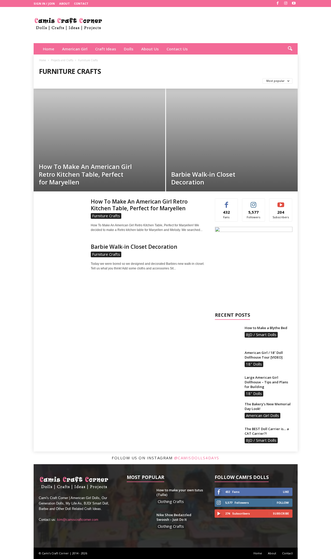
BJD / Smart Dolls (261, 334)
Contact (81, 3)
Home (48, 48)
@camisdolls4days (196, 457)
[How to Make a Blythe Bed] (228, 335)
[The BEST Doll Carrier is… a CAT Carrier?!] (228, 436)
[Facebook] (278, 3)
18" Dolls (254, 364)
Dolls (128, 48)
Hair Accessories (152, 81)
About (64, 3)
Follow (253, 202)
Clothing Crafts (54, 81)
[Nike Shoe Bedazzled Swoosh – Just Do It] (140, 522)
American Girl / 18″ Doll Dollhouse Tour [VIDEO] (264, 355)
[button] (290, 49)
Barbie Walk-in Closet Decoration (203, 178)
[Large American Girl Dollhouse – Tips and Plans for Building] (228, 384)
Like (226, 202)
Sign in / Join (44, 3)
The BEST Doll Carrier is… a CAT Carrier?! (267, 431)
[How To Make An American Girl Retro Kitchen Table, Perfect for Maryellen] (99, 146)
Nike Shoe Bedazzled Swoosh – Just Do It (173, 517)
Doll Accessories (86, 81)
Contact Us (177, 48)
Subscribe (281, 202)
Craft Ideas (105, 48)
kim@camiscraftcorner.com (77, 520)
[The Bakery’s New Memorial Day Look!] (228, 411)
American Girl (74, 48)
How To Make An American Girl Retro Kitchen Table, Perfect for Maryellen (85, 174)
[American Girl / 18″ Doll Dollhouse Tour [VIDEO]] (228, 360)
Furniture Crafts (119, 81)
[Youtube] (294, 3)
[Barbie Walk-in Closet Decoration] (232, 132)
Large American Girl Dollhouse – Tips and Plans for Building (266, 382)
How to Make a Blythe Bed (266, 327)
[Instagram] (286, 3)
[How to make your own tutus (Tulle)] (140, 497)
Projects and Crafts (62, 60)
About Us (150, 48)
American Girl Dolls (262, 415)
